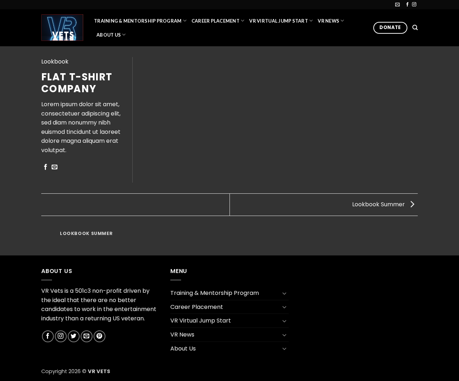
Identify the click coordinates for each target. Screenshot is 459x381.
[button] (397, 4)
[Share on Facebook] (45, 167)
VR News (328, 21)
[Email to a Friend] (54, 167)
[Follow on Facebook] (407, 4)
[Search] (415, 27)
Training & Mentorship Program (137, 21)
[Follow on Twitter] (74, 336)
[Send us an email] (87, 336)
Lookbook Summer (379, 204)
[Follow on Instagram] (414, 4)
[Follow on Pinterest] (99, 336)
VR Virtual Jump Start (278, 21)
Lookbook (54, 61)
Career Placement (215, 21)
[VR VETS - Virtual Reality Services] (62, 27)
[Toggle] (284, 293)
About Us (108, 35)
